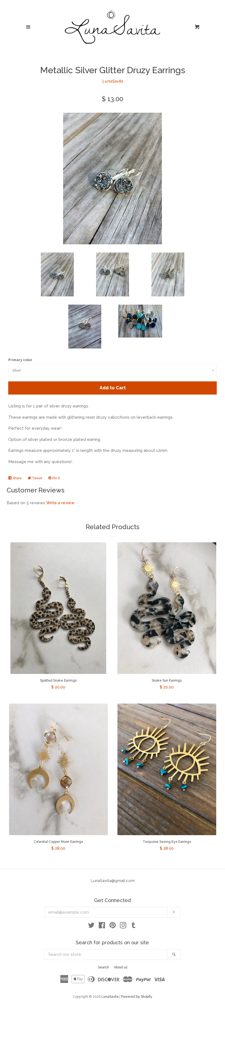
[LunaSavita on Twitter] (91, 926)
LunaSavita (112, 81)
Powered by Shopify (136, 997)
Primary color (20, 360)
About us (120, 967)
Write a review (60, 502)
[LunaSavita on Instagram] (123, 926)
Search (103, 967)
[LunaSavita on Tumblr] (133, 926)
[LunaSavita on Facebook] (102, 926)
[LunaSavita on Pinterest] (112, 926)
